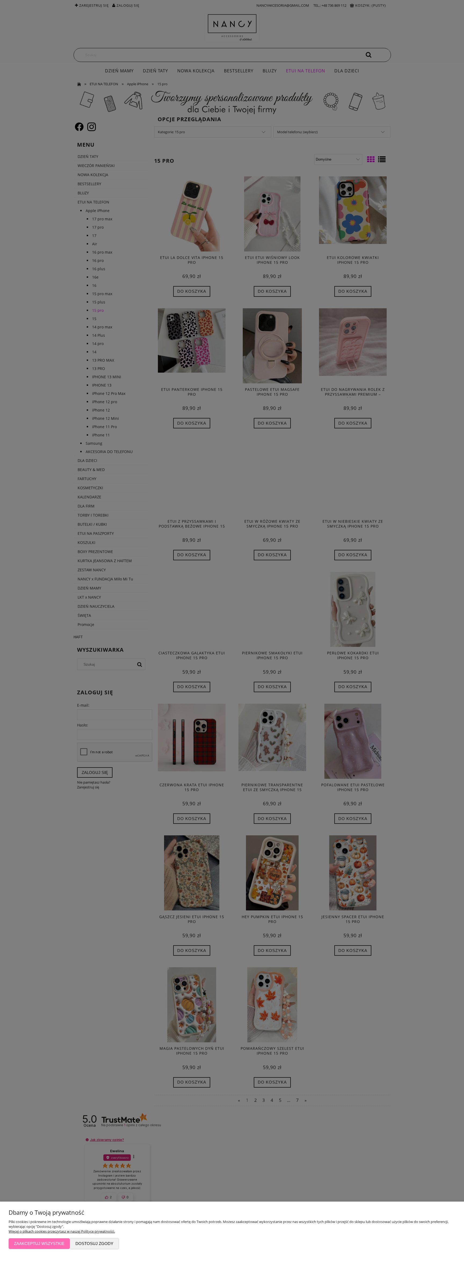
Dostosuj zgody (94, 1243)
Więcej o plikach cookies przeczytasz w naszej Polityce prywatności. (62, 1231)
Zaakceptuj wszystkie (39, 1243)
